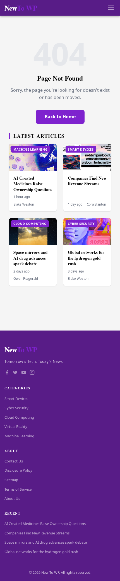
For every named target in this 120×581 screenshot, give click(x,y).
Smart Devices (16, 398)
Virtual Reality (15, 426)
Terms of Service (18, 489)
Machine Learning (19, 435)
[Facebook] (6, 373)
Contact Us (13, 461)
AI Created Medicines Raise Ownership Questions (32, 183)
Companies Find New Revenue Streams (87, 181)
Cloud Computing (19, 417)
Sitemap (11, 479)
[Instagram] (32, 373)
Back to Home (60, 117)
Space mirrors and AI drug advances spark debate (30, 258)
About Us (12, 498)
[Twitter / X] (15, 373)
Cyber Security (16, 407)
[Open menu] (111, 8)
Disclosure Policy (18, 470)
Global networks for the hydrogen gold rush (86, 258)
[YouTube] (23, 373)
